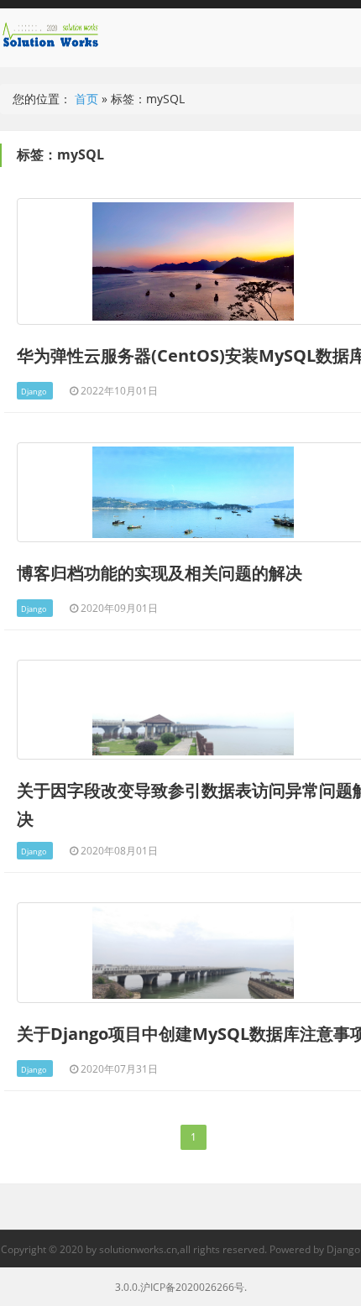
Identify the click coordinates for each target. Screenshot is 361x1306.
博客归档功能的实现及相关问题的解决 (159, 573)
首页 (86, 99)
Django (33, 391)
